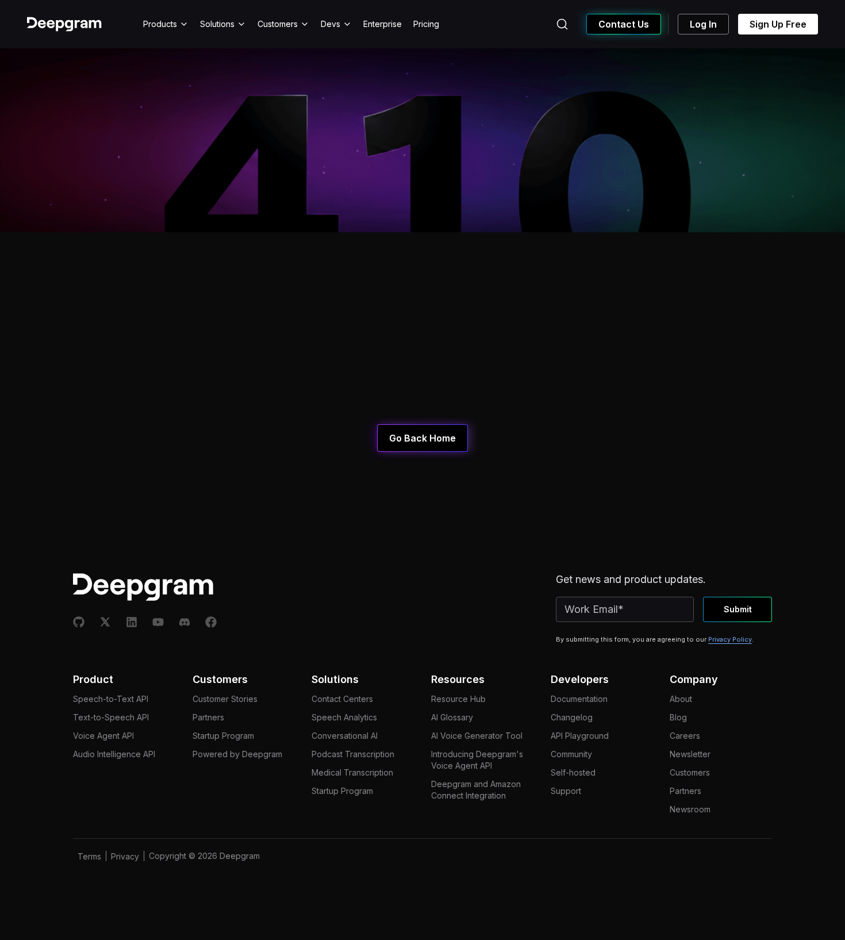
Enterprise (382, 24)
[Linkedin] (131, 622)
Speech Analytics (344, 717)
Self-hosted (573, 772)
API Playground (580, 736)
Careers (685, 736)
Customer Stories (225, 699)
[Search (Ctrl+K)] (562, 24)
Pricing (426, 24)
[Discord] (184, 622)
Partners (208, 717)
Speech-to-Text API (110, 699)
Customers (278, 24)
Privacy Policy (730, 639)
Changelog (572, 717)
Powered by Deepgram (237, 754)
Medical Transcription (352, 772)
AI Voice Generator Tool (477, 736)
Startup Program (223, 736)
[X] (105, 622)
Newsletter (690, 754)
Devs (330, 24)
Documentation (579, 699)
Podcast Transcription (353, 754)
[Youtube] (158, 622)
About (681, 699)
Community (571, 754)
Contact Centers (342, 699)
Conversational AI (345, 736)
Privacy (125, 856)
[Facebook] (211, 622)
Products (160, 24)
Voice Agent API (103, 736)
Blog (678, 717)
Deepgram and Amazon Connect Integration (476, 789)
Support (566, 791)
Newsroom (690, 809)
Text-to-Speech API (111, 717)
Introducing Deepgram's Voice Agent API (477, 759)
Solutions (217, 24)
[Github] (78, 622)
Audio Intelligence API (114, 754)
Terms (89, 856)
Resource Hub (458, 699)
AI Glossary (452, 717)
